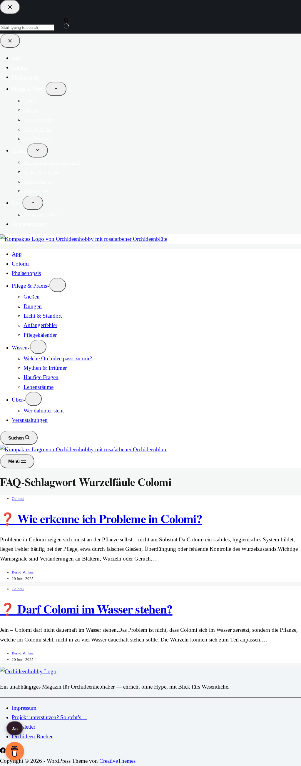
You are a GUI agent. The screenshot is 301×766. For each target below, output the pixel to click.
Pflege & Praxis (29, 286)
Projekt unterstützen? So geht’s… (49, 717)
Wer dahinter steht (44, 410)
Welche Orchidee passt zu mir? (58, 358)
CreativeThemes (117, 761)
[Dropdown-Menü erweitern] (57, 285)
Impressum (24, 708)
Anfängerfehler (40, 325)
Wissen (20, 347)
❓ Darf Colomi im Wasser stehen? (86, 609)
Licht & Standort (43, 316)
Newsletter (23, 727)
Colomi (20, 264)
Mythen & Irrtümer (45, 368)
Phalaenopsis (26, 273)
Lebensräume (38, 387)
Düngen (33, 306)
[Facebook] (3, 751)
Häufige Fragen (41, 377)
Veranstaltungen (30, 420)
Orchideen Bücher (32, 736)
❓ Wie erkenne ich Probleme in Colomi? (101, 518)
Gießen (32, 297)
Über (17, 400)
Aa (15, 728)
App (17, 254)
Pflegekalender (40, 335)
